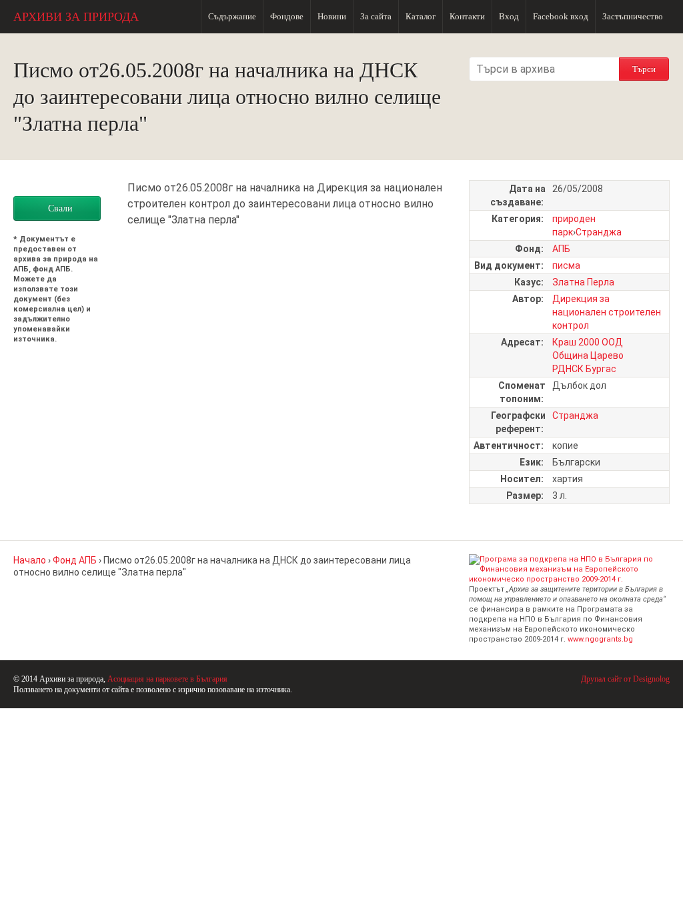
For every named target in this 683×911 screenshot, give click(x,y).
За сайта (376, 16)
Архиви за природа (76, 16)
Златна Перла (583, 282)
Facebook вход (560, 16)
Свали (60, 208)
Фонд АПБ (75, 560)
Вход (509, 16)
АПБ (561, 248)
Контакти (467, 16)
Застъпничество (632, 16)
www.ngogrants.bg (600, 639)
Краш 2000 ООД (587, 342)
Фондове (286, 16)
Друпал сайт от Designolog (625, 679)
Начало (29, 560)
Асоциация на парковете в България (167, 679)
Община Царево (588, 355)
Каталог (421, 16)
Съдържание (232, 16)
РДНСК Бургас (584, 368)
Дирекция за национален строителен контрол (606, 312)
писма (566, 265)
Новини (331, 16)
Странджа (599, 232)
